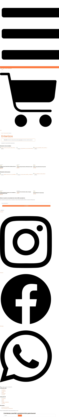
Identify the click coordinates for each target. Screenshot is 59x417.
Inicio (2, 133)
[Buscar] (20, 415)
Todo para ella (6, 133)
